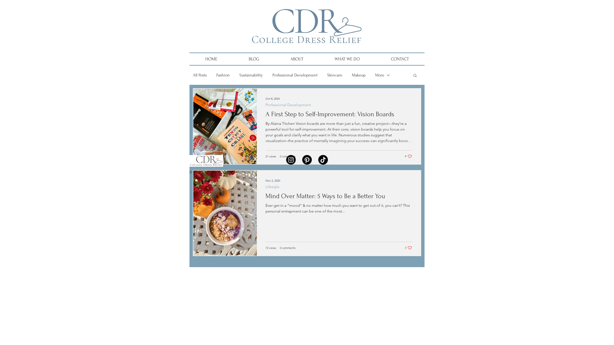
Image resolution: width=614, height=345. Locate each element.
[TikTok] (323, 160)
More (379, 75)
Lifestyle (272, 186)
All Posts (200, 75)
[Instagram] (291, 160)
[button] (415, 75)
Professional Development (295, 75)
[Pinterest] (307, 160)
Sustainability (251, 75)
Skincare (334, 75)
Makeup (359, 75)
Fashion (223, 75)
